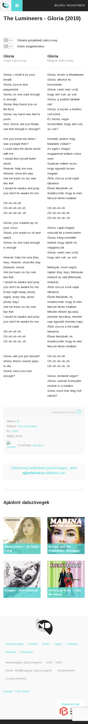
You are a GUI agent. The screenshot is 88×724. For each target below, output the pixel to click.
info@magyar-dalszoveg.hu (33, 670)
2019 (15, 431)
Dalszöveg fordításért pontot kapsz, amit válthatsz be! (44, 470)
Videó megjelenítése (30, 46)
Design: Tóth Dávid (16, 691)
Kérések (11, 652)
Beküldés (27, 652)
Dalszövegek (14, 644)
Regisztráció (76, 5)
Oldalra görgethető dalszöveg (37, 40)
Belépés (59, 5)
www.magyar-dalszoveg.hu (24, 662)
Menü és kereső (17, 5)
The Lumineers (27, 426)
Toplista (72, 644)
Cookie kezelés (16, 678)
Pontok (32, 644)
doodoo (38, 445)
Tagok (58, 644)
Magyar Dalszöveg (5, 5)
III (18, 421)
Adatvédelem (66, 670)
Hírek (45, 644)
